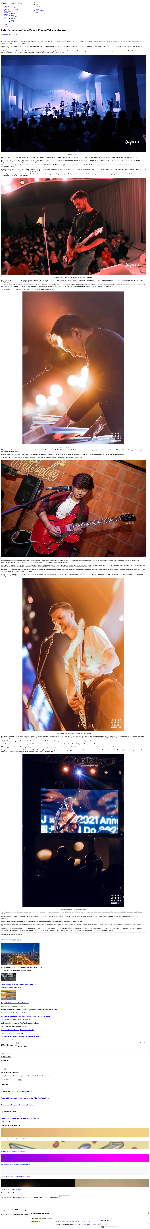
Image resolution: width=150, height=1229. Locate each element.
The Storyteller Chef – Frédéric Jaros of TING (13, 1189)
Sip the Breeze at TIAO (9, 1112)
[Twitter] (76, 1064)
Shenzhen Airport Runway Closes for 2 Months (17, 1030)
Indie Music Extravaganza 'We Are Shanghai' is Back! (20, 1023)
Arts (37, 12)
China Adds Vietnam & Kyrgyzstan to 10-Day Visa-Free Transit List (25, 1098)
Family (12, 15)
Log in (37, 4)
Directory (13, 18)
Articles (6, 26)
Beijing (6, 8)
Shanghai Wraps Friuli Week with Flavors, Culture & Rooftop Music (25, 1016)
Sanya (6, 15)
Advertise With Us (74, 1221)
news (37, 9)
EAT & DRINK (40, 10)
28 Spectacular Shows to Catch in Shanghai (16, 1091)
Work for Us (83, 1221)
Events (12, 20)
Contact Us (65, 1221)
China (5, 19)
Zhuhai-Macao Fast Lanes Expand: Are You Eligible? (20, 1118)
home (5, 24)
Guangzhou (7, 11)
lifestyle (13, 13)
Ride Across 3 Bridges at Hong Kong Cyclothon (18, 1105)
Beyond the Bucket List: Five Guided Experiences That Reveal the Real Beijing (29, 1009)
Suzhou (6, 14)
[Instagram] (5, 1069)
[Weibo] (76, 1067)
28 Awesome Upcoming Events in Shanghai (13, 1151)
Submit (3, 1056)
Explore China (15, 17)
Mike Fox (5, 34)
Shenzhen (7, 9)
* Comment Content (7, 1054)
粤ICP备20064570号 (95, 1224)
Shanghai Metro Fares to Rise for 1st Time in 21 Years (20, 1036)
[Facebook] (76, 1066)
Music (2, 939)
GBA (5, 17)
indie (5, 939)
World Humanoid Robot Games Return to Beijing (18, 984)
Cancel (8, 1056)
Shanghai (3, 3)
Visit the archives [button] (35, 1221)
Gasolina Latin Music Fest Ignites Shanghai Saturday (15, 1164)
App (89, 1221)
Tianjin (6, 12)
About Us (58, 1221)
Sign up (38, 6)
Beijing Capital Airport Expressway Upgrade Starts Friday (22, 967)
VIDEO (13, 21)
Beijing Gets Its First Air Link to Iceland (15, 1003)
